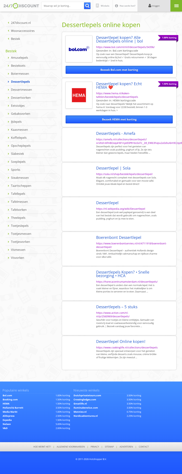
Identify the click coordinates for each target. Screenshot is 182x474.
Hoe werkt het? (42, 447)
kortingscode (125, 50)
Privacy (95, 447)
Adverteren (126, 447)
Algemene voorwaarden (71, 447)
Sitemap (109, 447)
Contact (144, 447)
